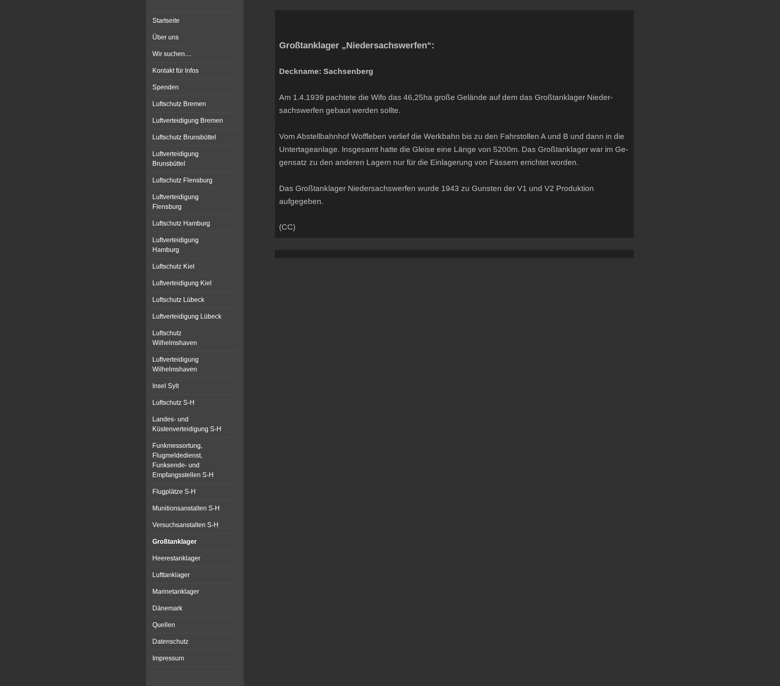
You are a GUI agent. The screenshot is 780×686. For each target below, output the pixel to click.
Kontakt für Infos (175, 70)
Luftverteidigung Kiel (182, 283)
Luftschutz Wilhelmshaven (174, 338)
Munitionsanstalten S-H (186, 508)
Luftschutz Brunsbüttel (184, 137)
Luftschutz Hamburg (181, 223)
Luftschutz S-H (173, 402)
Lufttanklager (171, 574)
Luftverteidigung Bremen (187, 120)
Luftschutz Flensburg (182, 180)
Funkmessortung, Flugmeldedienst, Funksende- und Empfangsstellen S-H (183, 460)
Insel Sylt (165, 385)
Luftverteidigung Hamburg (175, 245)
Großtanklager (174, 541)
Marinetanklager (175, 591)
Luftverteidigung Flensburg (175, 201)
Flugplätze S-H (174, 491)
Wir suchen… (171, 53)
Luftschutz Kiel (173, 266)
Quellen (163, 624)
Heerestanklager (176, 558)
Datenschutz (170, 641)
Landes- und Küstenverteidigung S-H (186, 424)
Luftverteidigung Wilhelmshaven (175, 364)
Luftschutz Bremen (179, 103)
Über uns (165, 37)
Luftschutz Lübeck (178, 299)
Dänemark (167, 608)
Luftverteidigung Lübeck (186, 316)
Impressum (168, 658)
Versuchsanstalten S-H (185, 524)
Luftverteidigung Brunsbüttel (175, 158)
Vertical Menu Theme (470, 266)
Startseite (166, 20)
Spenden (165, 87)
